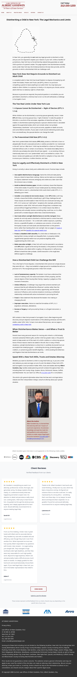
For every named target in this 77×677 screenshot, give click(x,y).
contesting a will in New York (22, 324)
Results (26, 12)
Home (2, 12)
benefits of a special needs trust (36, 230)
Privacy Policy (6, 625)
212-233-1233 (46, 373)
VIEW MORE (38, 589)
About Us (8, 12)
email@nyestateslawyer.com (35, 439)
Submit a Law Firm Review (38, 596)
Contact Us (40, 12)
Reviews (33, 12)
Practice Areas (18, 12)
